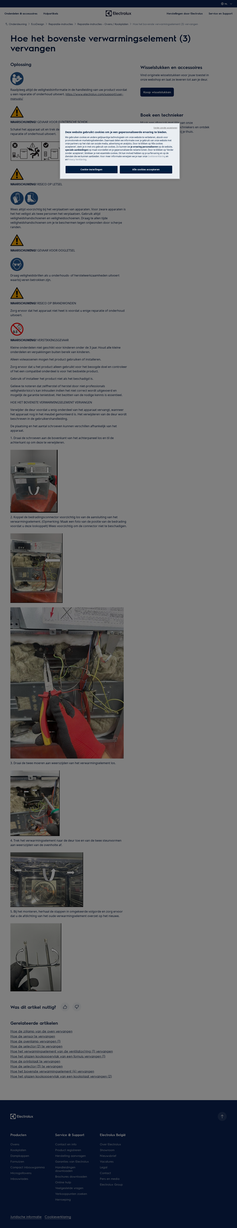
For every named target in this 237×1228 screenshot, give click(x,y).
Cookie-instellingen (91, 169)
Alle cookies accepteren (146, 169)
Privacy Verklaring (77, 159)
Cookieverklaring (156, 156)
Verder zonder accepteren (165, 127)
